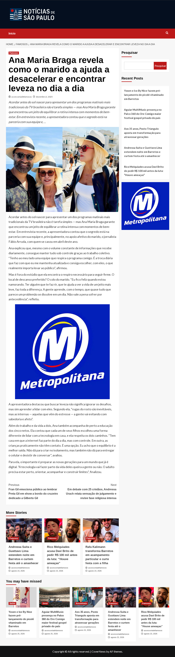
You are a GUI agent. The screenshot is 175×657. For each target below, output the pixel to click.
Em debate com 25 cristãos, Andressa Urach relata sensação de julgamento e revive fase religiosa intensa (91, 491)
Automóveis (81, 603)
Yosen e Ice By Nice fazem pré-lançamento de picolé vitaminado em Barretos (144, 94)
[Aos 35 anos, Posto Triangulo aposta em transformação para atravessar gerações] (87, 597)
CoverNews (99, 651)
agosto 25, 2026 (18, 634)
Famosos (14, 53)
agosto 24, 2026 (84, 630)
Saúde (12, 603)
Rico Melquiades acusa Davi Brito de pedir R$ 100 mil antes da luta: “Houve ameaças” (62, 555)
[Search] (167, 33)
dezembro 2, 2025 (44, 96)
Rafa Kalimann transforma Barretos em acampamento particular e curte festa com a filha (99, 555)
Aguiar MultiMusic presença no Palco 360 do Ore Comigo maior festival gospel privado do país (142, 113)
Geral (45, 603)
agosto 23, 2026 (18, 571)
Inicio (12, 33)
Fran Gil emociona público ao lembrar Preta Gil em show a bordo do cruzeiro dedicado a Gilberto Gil (33, 491)
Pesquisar (130, 52)
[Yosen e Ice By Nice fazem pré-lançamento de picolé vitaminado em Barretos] (21, 597)
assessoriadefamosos (21, 96)
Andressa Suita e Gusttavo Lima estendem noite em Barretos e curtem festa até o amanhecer (23, 555)
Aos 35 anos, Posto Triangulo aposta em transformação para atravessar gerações (142, 132)
